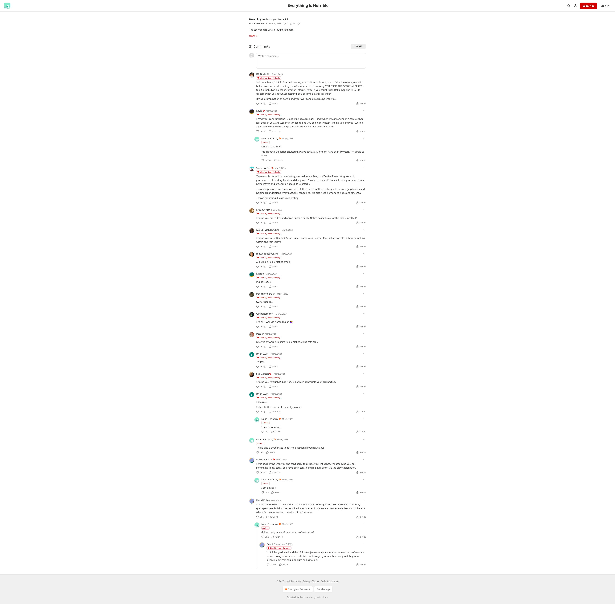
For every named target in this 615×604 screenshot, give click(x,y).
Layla (259, 110)
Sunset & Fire (263, 168)
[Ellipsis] (364, 74)
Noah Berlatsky (258, 23)
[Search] (568, 6)
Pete (258, 333)
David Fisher (263, 500)
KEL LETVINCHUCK (266, 229)
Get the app (323, 589)
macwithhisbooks (266, 253)
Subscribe (588, 5)
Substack (291, 597)
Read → (253, 35)
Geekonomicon (264, 313)
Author (265, 142)
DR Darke (261, 74)
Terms (315, 581)
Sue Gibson (262, 373)
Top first (360, 46)
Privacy (306, 581)
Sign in (605, 5)
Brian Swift (262, 353)
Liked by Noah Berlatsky (270, 78)
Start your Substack (299, 589)
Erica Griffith (263, 209)
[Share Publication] (575, 6)
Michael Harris (264, 459)
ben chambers (264, 293)
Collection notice (330, 581)
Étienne (260, 273)
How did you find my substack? (268, 19)
